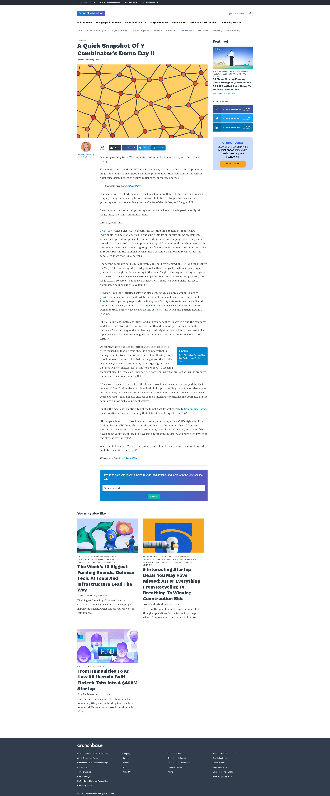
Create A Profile (219, 762)
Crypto (239, 72)
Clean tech (171, 31)
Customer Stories (175, 767)
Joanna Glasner (85, 595)
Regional (217, 74)
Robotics (178, 562)
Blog (124, 767)
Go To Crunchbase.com (110, 2)
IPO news (203, 31)
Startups (108, 559)
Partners (125, 762)
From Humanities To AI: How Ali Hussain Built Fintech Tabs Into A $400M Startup (107, 679)
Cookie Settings (83, 776)
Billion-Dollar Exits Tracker (203, 23)
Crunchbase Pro (174, 753)
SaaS (79, 31)
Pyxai (103, 230)
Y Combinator (138, 157)
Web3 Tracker (179, 23)
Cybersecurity (119, 31)
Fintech (158, 31)
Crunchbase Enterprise (177, 758)
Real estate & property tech (157, 562)
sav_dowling (86, 157)
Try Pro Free (130, 2)
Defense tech (109, 556)
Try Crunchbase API (150, 2)
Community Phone (195, 409)
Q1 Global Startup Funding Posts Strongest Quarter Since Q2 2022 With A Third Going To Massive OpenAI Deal (232, 84)
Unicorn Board (84, 23)
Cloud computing (141, 31)
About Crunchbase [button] (85, 2)
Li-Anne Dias (129, 458)
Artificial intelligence (97, 31)
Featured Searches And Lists (224, 753)
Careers (125, 758)
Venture (81, 40)
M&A (246, 72)
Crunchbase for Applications (179, 762)
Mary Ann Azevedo (86, 694)
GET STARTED (234, 164)
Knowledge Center (220, 758)
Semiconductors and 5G (89, 559)
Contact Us (126, 771)
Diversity (217, 31)
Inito (103, 301)
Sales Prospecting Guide (223, 771)
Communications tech (154, 559)
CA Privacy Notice (84, 785)
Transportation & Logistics (91, 562)
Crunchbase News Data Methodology (92, 762)
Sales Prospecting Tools (222, 776)
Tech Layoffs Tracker (135, 23)
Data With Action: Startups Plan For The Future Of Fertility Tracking (192, 358)
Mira (159, 305)
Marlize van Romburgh (153, 604)
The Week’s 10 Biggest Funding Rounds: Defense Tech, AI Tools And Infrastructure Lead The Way (105, 578)
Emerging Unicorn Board (108, 23)
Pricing (170, 771)
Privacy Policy (83, 767)
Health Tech (188, 31)
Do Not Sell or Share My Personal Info (92, 781)
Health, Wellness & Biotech (181, 559)
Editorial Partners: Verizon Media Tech (93, 753)
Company (126, 753)
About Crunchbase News (87, 758)
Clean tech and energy (179, 556)
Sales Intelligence (220, 767)
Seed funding (233, 31)
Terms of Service (84, 771)
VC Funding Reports (231, 23)
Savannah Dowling (86, 59)
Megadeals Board (159, 23)
